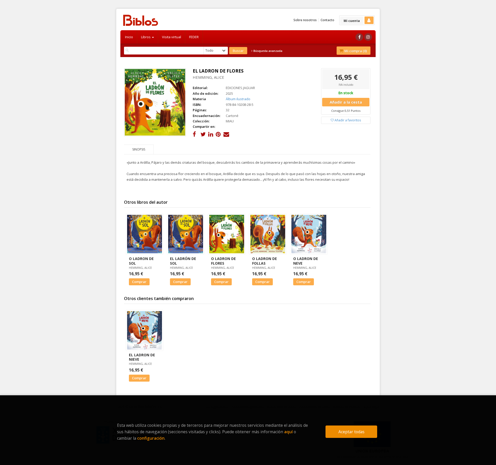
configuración (151, 438)
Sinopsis (138, 149)
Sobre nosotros (305, 20)
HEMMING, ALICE (208, 77)
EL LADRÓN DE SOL (183, 260)
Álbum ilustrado (238, 99)
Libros (146, 37)
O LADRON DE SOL (141, 260)
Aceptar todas (351, 432)
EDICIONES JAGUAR (240, 87)
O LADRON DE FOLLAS (264, 260)
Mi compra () (355, 51)
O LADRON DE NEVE (305, 260)
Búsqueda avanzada (267, 50)
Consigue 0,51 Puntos (345, 110)
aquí (288, 432)
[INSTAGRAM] (368, 37)
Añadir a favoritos (347, 120)
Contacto (327, 20)
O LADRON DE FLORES (223, 260)
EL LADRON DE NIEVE (142, 357)
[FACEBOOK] (359, 37)
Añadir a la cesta (346, 102)
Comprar (139, 281)
